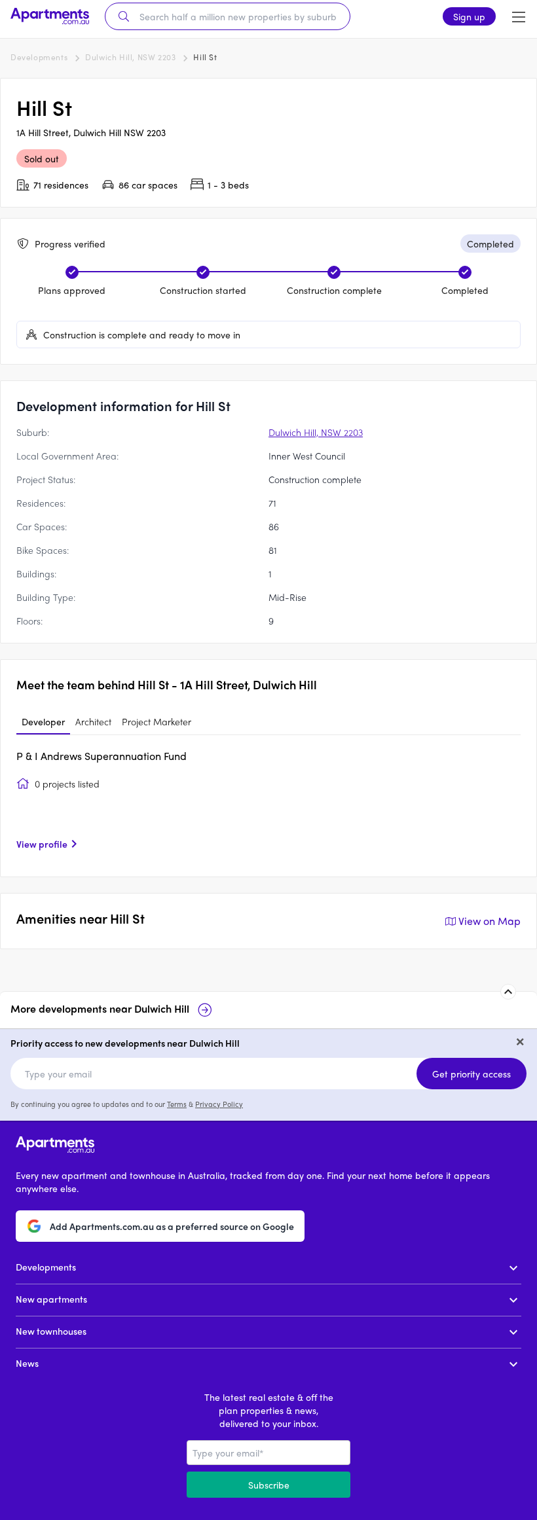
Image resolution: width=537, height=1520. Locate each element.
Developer (43, 721)
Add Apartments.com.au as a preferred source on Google (172, 1226)
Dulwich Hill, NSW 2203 (130, 57)
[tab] (43, 722)
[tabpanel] (268, 804)
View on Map (489, 920)
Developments (38, 57)
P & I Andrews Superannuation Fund (101, 755)
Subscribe (268, 1484)
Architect (93, 721)
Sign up (469, 16)
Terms (177, 1103)
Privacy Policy (219, 1103)
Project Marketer (156, 721)
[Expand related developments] (508, 992)
